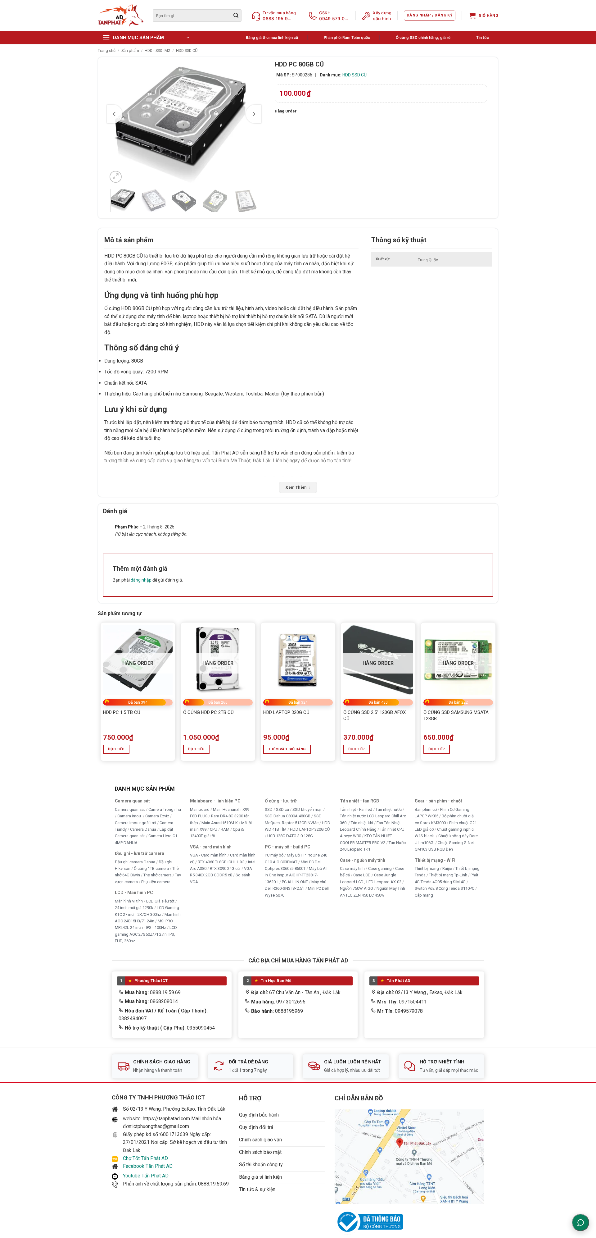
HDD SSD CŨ (186, 50)
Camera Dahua (143, 829)
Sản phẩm (130, 50)
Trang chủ (106, 50)
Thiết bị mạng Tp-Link (448, 875)
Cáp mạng (424, 895)
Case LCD (362, 875)
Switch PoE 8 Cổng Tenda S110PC (444, 888)
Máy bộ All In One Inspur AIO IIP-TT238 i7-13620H (296, 875)
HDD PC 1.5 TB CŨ (121, 712)
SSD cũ (282, 809)
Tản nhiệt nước (389, 809)
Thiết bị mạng (427, 868)
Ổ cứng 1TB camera (151, 868)
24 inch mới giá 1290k (134, 907)
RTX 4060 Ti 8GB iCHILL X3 (221, 862)
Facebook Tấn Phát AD (148, 1166)
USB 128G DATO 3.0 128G (290, 836)
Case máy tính (352, 868)
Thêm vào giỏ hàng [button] (287, 749)
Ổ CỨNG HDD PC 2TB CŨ (208, 712)
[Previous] (114, 114)
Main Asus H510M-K (219, 822)
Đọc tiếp (116, 749)
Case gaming (380, 868)
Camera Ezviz (157, 816)
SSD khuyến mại (307, 809)
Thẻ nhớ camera (157, 875)
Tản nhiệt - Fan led (356, 809)
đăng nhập (141, 580)
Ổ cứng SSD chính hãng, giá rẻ (423, 37)
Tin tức (482, 37)
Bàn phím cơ (426, 809)
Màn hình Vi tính (129, 901)
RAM (225, 829)
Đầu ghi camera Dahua (135, 862)
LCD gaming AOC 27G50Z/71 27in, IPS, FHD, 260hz (146, 934)
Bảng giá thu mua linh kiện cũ (272, 37)
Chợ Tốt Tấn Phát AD (145, 1158)
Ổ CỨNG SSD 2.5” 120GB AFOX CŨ (374, 715)
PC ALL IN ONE (295, 881)
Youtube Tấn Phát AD (146, 1176)
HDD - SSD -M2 (157, 50)
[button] (429, 16)
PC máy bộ (274, 855)
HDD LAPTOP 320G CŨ (286, 712)
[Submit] (236, 15)
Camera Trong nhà (164, 809)
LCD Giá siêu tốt (160, 901)
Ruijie (447, 868)
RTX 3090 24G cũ (225, 868)
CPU (213, 829)
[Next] (253, 114)
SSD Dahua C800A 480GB (287, 816)
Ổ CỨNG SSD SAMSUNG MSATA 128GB (456, 715)
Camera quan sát (130, 809)
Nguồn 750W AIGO (356, 888)
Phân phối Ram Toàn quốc (347, 37)
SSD (269, 809)
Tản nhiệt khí (362, 822)
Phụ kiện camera (155, 881)
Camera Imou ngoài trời (135, 822)
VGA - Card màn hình (208, 855)
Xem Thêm (298, 487)
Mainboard (200, 809)
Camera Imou (129, 816)
